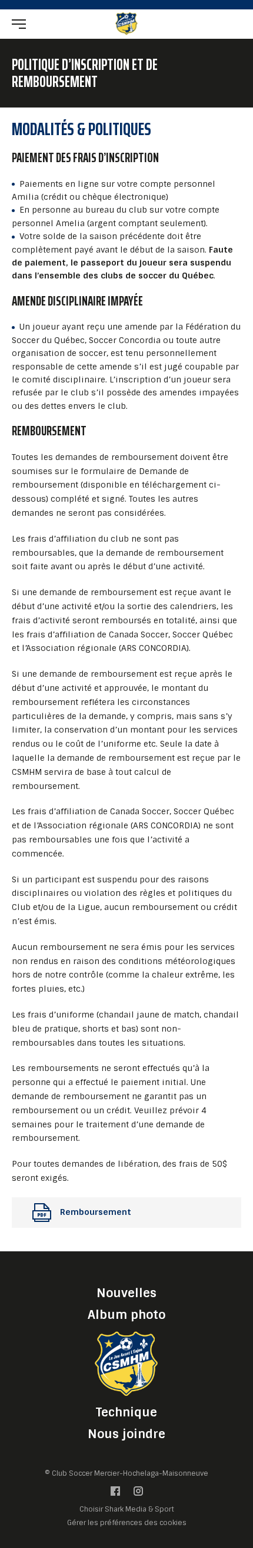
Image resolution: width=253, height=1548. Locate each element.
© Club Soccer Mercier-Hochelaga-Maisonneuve (126, 1473)
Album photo (126, 1314)
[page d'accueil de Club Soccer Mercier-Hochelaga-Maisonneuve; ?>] (126, 1363)
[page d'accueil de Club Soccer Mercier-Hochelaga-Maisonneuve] (126, 23)
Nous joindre (126, 1434)
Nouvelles (126, 1293)
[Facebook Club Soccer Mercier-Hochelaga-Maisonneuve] (115, 1494)
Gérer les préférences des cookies (127, 1523)
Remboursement (95, 1212)
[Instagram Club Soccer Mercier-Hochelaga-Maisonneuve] (138, 1494)
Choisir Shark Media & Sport (126, 1510)
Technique (126, 1412)
